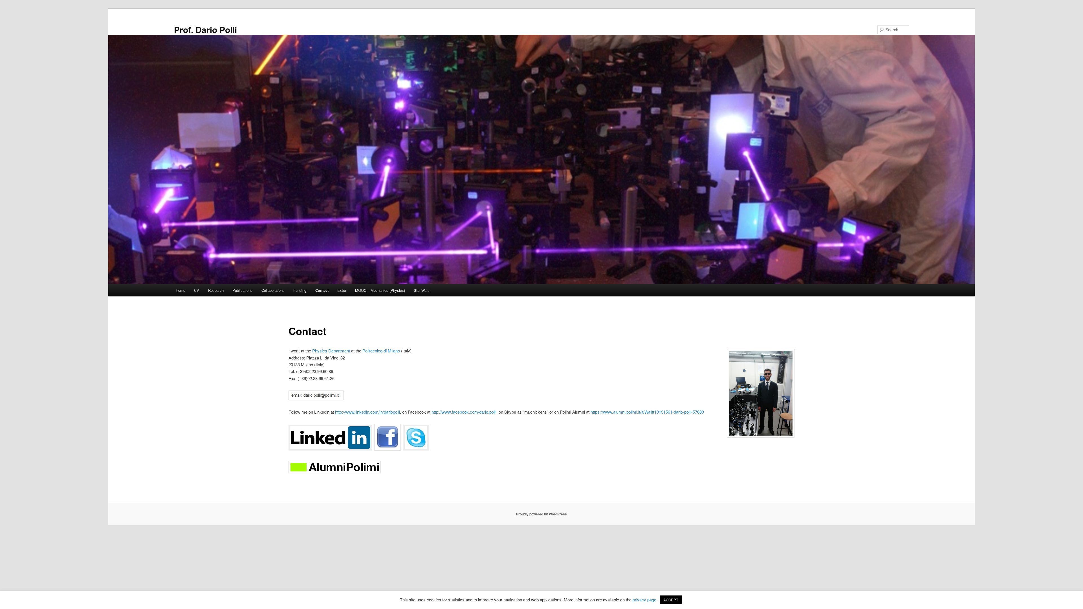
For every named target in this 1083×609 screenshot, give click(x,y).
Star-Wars (422, 290)
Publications (242, 290)
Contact (322, 290)
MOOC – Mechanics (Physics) (380, 290)
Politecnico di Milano (381, 351)
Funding (299, 290)
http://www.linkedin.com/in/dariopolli (367, 412)
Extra (341, 290)
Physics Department (331, 351)
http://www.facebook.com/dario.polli (464, 412)
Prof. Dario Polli (205, 29)
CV (196, 290)
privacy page (644, 600)
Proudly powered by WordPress (541, 514)
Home (180, 290)
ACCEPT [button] (670, 600)
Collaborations (273, 290)
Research (216, 290)
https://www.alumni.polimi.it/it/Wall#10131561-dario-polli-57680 (647, 412)
